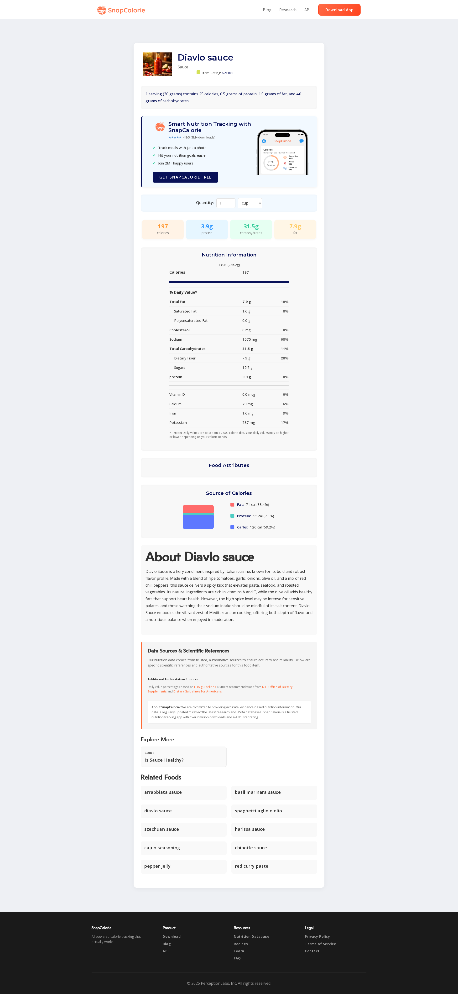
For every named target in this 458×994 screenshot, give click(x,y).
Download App (339, 9)
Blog (267, 9)
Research (288, 9)
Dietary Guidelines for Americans (197, 691)
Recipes (241, 944)
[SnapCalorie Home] (122, 10)
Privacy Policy (317, 936)
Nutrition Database (251, 936)
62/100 (227, 73)
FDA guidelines (205, 687)
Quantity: (205, 202)
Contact (312, 951)
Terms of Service (320, 944)
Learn (239, 951)
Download (172, 936)
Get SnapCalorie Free (185, 177)
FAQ (237, 958)
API (307, 9)
